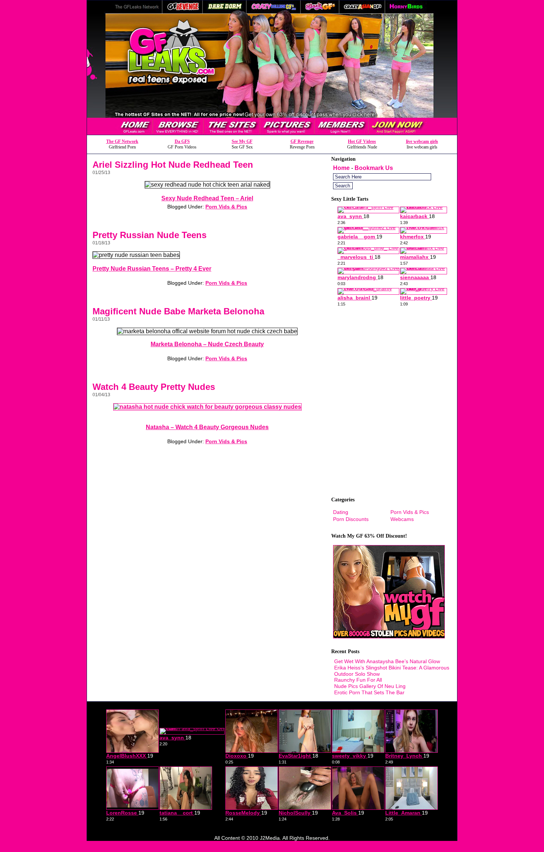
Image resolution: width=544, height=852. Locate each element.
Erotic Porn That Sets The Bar (369, 692)
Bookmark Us (374, 168)
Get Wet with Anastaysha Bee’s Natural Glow (387, 661)
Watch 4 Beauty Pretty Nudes (154, 387)
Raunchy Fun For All (358, 680)
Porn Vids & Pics (226, 207)
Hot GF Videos (362, 141)
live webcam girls (422, 141)
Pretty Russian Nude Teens (149, 235)
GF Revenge (302, 141)
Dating (340, 512)
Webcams (402, 519)
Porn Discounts (351, 519)
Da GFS (182, 141)
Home (341, 168)
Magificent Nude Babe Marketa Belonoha (178, 311)
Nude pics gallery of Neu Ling (370, 686)
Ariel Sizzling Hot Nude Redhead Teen (173, 165)
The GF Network (122, 141)
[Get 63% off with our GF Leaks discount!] (272, 133)
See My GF (242, 141)
